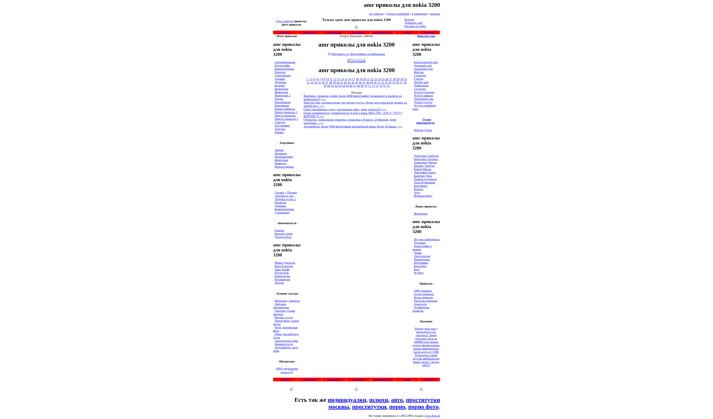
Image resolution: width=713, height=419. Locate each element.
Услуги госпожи (424, 92)
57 (401, 82)
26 (386, 79)
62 (336, 86)
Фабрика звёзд (423, 195)
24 (379, 79)
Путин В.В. (282, 272)
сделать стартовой (397, 13)
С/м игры (420, 88)
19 (360, 79)
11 (331, 79)
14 (342, 79)
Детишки (280, 82)
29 (398, 79)
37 (326, 82)
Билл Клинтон (284, 266)
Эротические (422, 256)
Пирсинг (280, 72)
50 (375, 82)
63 (339, 86)
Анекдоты (420, 304)
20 (364, 79)
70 (365, 86)
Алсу (417, 192)
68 (358, 86)
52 (382, 82)
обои (407, 32)
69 (362, 86)
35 (319, 82)
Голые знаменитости (425, 121)
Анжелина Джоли (425, 162)
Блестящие (420, 185)
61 (332, 86)
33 (311, 82)
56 (397, 82)
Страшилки (282, 212)
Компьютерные (284, 68)
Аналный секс (423, 65)
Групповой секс (424, 98)
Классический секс (426, 62)
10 (327, 79)
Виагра (418, 189)
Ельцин (279, 230)
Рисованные (282, 279)
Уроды (279, 98)
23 (375, 79)
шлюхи (378, 399)
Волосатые (281, 88)
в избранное (419, 13)
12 (334, 79)
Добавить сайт (413, 22)
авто (397, 399)
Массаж (419, 72)
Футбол (419, 272)
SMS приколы (423, 290)
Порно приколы (285, 108)
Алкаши (280, 78)
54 (389, 82)
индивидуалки (347, 399)
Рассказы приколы (425, 300)
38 (330, 82)
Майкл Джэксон (285, 262)
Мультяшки (421, 262)
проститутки (369, 406)
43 (349, 82)
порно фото (423, 406)
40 (337, 82)
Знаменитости (284, 344)
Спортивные (283, 75)
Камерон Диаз (423, 175)
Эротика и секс (284, 195)
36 (323, 82)
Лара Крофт (282, 269)
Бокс (417, 269)
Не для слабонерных (427, 239)
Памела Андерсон (425, 179)
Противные (282, 105)
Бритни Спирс (284, 233)
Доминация (421, 85)
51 (378, 82)
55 (393, 82)
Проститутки (426, 36)
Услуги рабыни (423, 95)
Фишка (279, 132)
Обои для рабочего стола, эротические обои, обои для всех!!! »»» (345, 109)
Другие (279, 282)
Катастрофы (282, 65)
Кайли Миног (423, 169)
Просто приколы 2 (286, 119)
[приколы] (284, 21)
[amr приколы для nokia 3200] (356, 60)
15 (346, 79)
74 (380, 86)
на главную (376, 13)
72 (373, 86)
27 (390, 79)
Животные (281, 92)
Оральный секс (423, 68)
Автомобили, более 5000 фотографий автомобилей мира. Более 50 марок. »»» (353, 126)
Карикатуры (282, 276)
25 (383, 79)
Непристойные (284, 166)
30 (401, 79)
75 (384, 86)
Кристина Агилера (426, 159)
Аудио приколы (424, 294)
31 (405, 79)
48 (367, 82)
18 (357, 79)
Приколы (280, 202)
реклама (435, 13)
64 (343, 86)
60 (328, 86)
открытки (358, 32)
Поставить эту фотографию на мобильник (358, 54)
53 (386, 82)
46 (360, 82)
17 (353, 79)
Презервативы (284, 156)
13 (338, 79)
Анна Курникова (424, 182)
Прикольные (422, 259)
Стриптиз (420, 75)
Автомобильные (285, 62)
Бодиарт (280, 85)
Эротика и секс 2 (285, 199)
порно (397, 406)
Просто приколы (285, 115)
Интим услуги (284, 317)
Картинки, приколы (287, 300)
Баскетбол (420, 266)
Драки (418, 252)
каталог (285, 32)
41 (341, 82)
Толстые (280, 129)
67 (354, 86)
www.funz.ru (432, 415)
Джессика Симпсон (426, 155)
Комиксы (280, 163)
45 (356, 82)
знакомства (334, 32)
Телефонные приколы (421, 309)
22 (372, 79)
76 (388, 86)
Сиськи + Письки (286, 192)
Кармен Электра (424, 165)
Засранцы (281, 153)
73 (376, 86)
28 (394, 79)
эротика (429, 32)
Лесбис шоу (421, 82)
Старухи (280, 122)
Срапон (419, 78)
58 (404, 82)
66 (350, 86)
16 (349, 79)
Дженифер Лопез (425, 172)
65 (347, 86)
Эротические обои (286, 340)
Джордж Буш (283, 237)
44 (352, 82)
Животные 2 (282, 95)
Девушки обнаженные (281, 306)
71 (369, 86)
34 (315, 82)
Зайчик (279, 150)
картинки (310, 32)
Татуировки (282, 125)
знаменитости (382, 32)
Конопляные (283, 102)
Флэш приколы (423, 297)
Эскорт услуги (423, 102)
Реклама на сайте (415, 26)
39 (334, 82)
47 (363, 82)
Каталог (409, 19)
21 (368, 79)
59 (324, 86)
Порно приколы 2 (286, 112)
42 (345, 82)
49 (371, 82)
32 (308, 82)
